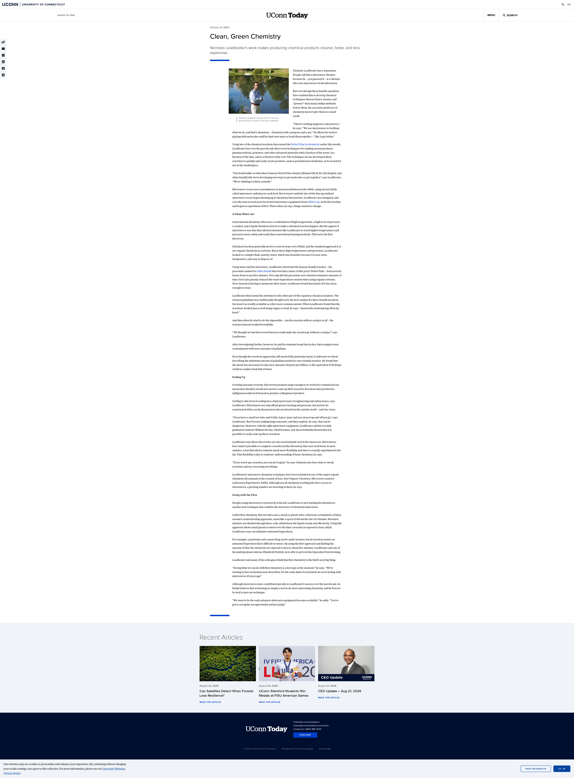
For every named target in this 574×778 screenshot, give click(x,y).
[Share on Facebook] (3, 68)
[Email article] (3, 48)
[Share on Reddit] (3, 75)
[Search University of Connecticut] (563, 4)
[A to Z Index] (569, 4)
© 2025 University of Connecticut (260, 748)
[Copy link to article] (3, 42)
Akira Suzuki (264, 271)
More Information (535, 768)
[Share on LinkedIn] (3, 62)
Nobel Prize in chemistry (305, 144)
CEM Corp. (313, 201)
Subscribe (305, 734)
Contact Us (298, 729)
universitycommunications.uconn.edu (311, 725)
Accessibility (325, 748)
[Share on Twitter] (3, 55)
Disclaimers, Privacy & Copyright (297, 748)
